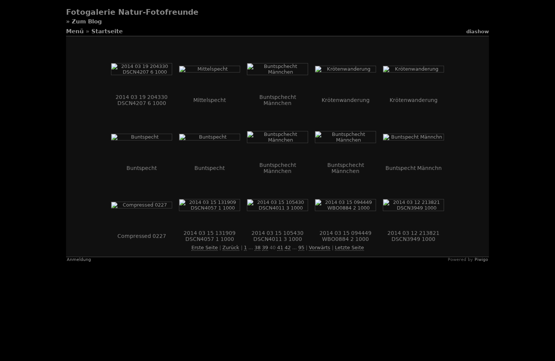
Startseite (107, 31)
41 (280, 247)
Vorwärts (319, 247)
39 (265, 247)
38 (257, 247)
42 (288, 247)
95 (301, 247)
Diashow (477, 31)
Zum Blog (87, 21)
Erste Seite (204, 247)
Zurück (230, 247)
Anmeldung (79, 259)
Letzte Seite (349, 247)
